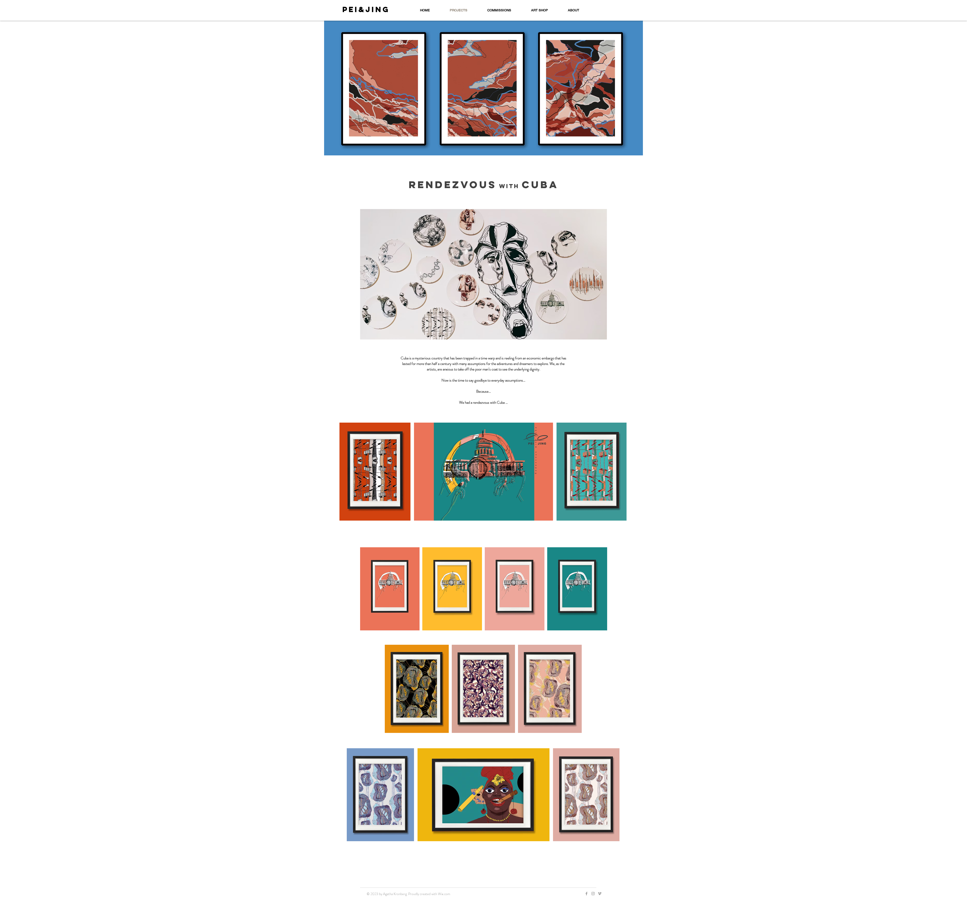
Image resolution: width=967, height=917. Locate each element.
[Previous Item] (369, 274)
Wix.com (444, 893)
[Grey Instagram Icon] (593, 893)
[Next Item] (598, 274)
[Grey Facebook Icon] (586, 893)
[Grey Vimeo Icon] (599, 893)
